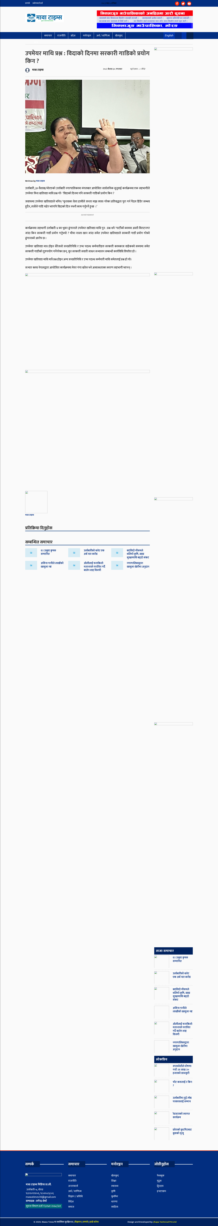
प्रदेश (73, 35)
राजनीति (61, 35)
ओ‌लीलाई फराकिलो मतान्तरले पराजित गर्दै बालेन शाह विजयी (94, 566)
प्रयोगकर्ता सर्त (38, 3)
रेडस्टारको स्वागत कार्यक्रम (181, 1116)
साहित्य (114, 1207)
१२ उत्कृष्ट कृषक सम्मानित (48, 552)
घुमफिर (114, 1196)
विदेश (71, 1201)
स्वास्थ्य (114, 1186)
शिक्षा (113, 1181)
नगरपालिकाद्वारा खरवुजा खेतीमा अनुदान (138, 565)
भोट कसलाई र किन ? (182, 1084)
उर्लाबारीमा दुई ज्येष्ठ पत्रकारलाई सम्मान (182, 1100)
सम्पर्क (27, 3)
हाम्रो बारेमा (94, 1222)
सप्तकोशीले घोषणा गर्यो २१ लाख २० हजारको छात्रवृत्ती (182, 1069)
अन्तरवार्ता (73, 1186)
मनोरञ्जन (87, 35)
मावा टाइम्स (40, 181)
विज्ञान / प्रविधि (75, 1196)
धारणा (114, 1201)
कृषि (113, 1191)
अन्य (36, 42)
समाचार (48, 35)
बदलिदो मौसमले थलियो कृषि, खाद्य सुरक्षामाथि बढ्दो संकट (138, 554)
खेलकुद (119, 35)
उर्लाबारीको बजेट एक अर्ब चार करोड (94, 552)
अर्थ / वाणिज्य (103, 35)
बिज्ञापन (78, 1222)
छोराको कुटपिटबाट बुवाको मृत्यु (182, 1131)
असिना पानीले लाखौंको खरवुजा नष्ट (52, 565)
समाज (71, 1207)
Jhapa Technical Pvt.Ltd (164, 1222)
